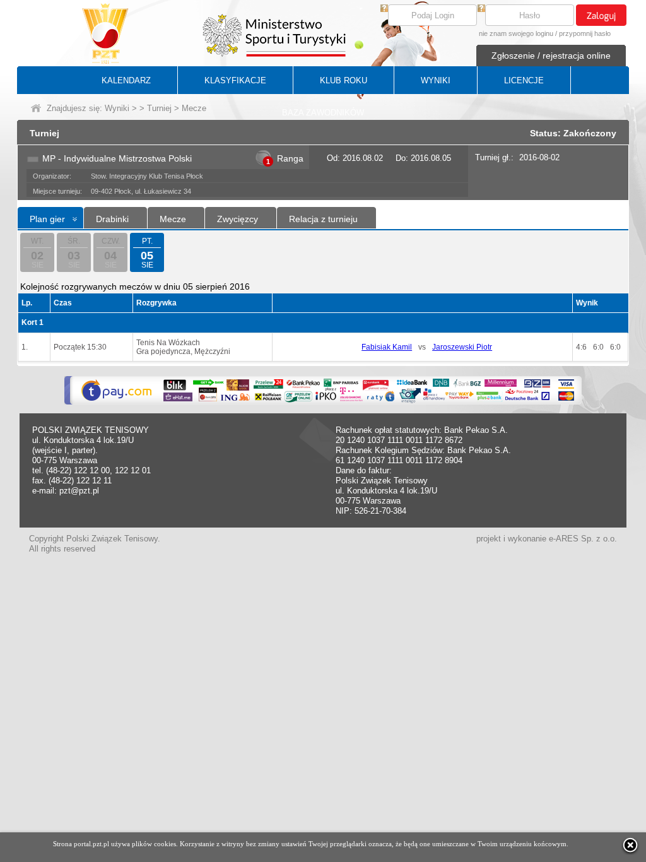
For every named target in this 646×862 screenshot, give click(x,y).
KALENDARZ (126, 80)
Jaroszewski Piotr (462, 347)
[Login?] (384, 9)
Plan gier (47, 219)
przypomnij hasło (585, 33)
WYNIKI (435, 80)
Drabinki (112, 219)
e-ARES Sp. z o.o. (583, 538)
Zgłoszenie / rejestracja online (551, 55)
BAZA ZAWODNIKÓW (323, 112)
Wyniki (117, 108)
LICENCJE (524, 80)
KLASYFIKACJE (235, 80)
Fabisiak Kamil (386, 347)
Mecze (173, 219)
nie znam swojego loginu (516, 33)
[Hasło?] (481, 9)
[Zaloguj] (601, 15)
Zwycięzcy (237, 219)
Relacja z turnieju (323, 219)
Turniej (159, 108)
